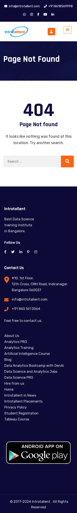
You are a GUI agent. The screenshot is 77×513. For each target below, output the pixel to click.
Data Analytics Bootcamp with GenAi (34, 366)
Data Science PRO (18, 377)
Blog (8, 360)
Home (8, 389)
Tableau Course (16, 419)
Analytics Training (19, 348)
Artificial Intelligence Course (27, 354)
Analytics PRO (15, 342)
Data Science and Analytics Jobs (30, 372)
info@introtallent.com (29, 299)
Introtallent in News (20, 395)
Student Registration (21, 413)
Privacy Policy (15, 407)
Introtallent (41, 502)
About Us (11, 336)
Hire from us (14, 383)
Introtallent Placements (23, 401)
